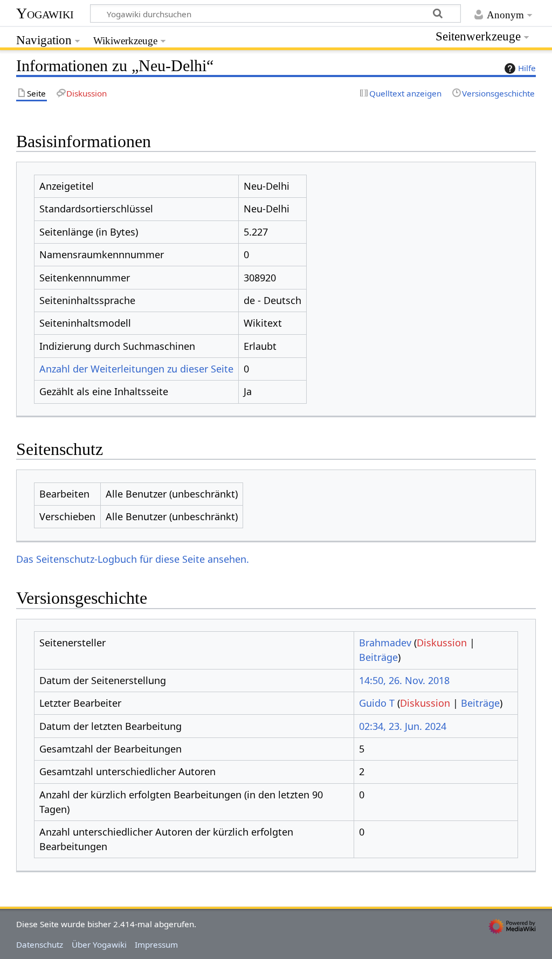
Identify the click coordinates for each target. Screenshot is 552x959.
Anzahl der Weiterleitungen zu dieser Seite (136, 368)
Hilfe (527, 68)
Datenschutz (39, 944)
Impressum (156, 944)
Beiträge (378, 657)
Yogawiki (45, 13)
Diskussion (442, 642)
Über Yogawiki (99, 944)
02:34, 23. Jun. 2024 (402, 726)
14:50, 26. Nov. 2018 (404, 680)
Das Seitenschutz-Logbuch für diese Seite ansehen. (132, 559)
